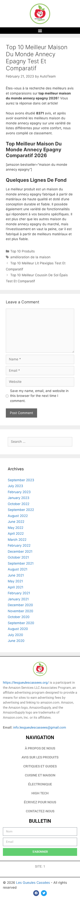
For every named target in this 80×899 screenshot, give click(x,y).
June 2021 (16, 575)
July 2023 (15, 486)
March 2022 (17, 540)
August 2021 (17, 569)
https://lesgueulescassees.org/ (26, 682)
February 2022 (19, 545)
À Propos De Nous (40, 748)
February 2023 (19, 492)
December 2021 (20, 551)
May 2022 (15, 528)
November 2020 (20, 611)
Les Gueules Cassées (33, 883)
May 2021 (15, 581)
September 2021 (21, 563)
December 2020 (20, 605)
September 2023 (21, 480)
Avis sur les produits (40, 757)
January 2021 (18, 599)
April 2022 (16, 533)
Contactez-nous (40, 811)
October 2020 (19, 617)
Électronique (40, 784)
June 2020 (16, 641)
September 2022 (21, 510)
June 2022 (16, 522)
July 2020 (15, 635)
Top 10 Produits (22, 251)
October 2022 (18, 504)
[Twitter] (44, 893)
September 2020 (21, 623)
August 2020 (18, 629)
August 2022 (18, 516)
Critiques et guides (40, 766)
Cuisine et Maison (40, 775)
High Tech (40, 793)
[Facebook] (36, 893)
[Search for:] (40, 442)
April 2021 (15, 587)
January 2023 (18, 498)
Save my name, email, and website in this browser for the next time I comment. (39, 396)
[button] (40, 30)
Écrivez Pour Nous (40, 802)
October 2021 (18, 557)
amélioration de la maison (30, 257)
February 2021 (19, 593)
